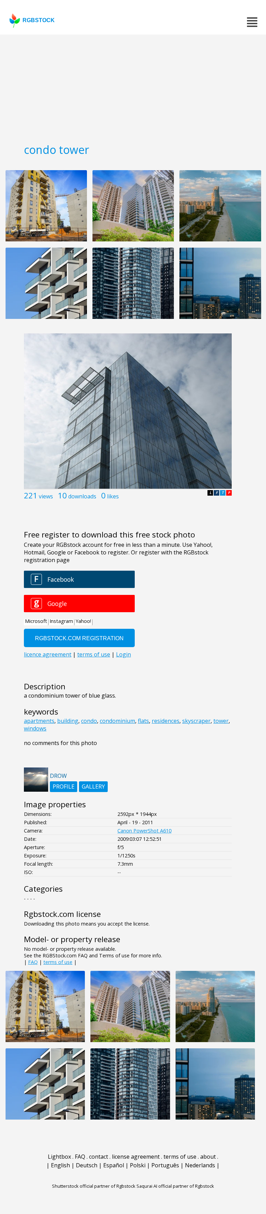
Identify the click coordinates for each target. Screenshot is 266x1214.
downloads (82, 496)
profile (63, 786)
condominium (117, 721)
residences (165, 721)
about (208, 1156)
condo (89, 721)
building (67, 721)
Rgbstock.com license (62, 914)
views (46, 496)
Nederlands (200, 1165)
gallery (93, 786)
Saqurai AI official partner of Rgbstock (175, 1186)
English (60, 1165)
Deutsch (86, 1165)
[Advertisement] (133, 86)
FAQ (33, 962)
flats (143, 721)
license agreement (136, 1156)
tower (221, 721)
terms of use (57, 962)
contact (98, 1156)
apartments (39, 721)
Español (113, 1165)
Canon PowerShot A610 (144, 830)
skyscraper (196, 721)
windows (35, 728)
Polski (137, 1165)
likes (113, 496)
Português (165, 1165)
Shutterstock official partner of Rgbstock (93, 1186)
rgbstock (39, 20)
